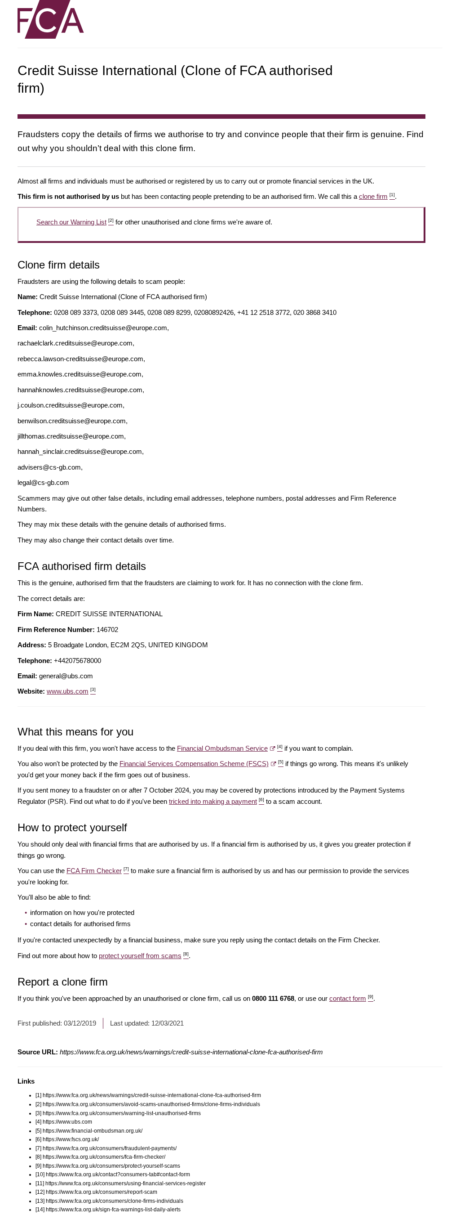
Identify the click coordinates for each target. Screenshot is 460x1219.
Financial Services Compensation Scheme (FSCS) (201, 763)
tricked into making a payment (216, 801)
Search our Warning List (75, 222)
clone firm (377, 196)
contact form (351, 998)
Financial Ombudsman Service (230, 748)
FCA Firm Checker (97, 870)
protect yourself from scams (144, 955)
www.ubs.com (71, 691)
